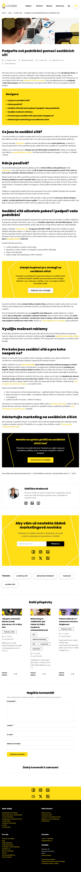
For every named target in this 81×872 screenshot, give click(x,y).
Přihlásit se (55, 544)
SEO (34, 644)
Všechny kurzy (46, 813)
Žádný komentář (10, 63)
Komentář (11, 701)
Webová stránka (13, 744)
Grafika (4, 825)
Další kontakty (46, 855)
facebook (67, 576)
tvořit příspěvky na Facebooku (54, 321)
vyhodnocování (19, 409)
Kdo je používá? (15, 104)
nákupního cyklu (22, 229)
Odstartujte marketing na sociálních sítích (28, 119)
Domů (4, 13)
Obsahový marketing (39, 639)
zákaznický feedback (45, 576)
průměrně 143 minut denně (34, 80)
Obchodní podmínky (48, 859)
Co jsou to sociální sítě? (19, 100)
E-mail (10, 734)
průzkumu (6, 170)
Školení (49, 6)
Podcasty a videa (9, 632)
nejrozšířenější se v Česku (22, 152)
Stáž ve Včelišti (7, 857)
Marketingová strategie (9, 813)
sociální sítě (10, 584)
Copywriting (6, 821)
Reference (60, 6)
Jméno (10, 725)
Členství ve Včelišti (8, 839)
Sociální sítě (18, 13)
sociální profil (21, 576)
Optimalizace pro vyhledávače (12, 815)
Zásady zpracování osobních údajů (53, 861)
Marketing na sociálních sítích (12, 819)
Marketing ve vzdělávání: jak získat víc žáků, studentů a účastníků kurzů (39, 624)
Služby (27, 6)
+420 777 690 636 (47, 839)
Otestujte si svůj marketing (10, 847)
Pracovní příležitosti (8, 855)
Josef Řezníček (8, 639)
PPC (34, 635)
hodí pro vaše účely (58, 404)
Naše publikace (7, 843)
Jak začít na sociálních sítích (51, 817)
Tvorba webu (6, 827)
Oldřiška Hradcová (27, 60)
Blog (10, 13)
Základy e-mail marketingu (50, 819)
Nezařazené (36, 649)
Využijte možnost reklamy (20, 112)
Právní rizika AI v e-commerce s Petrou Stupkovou (68, 622)
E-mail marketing (7, 817)
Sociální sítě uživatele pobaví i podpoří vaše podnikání (34, 108)
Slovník (4, 853)
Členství (39, 6)
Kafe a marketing (7, 851)
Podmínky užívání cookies (49, 863)
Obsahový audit (46, 815)
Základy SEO (45, 821)
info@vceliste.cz (46, 841)
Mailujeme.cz (6, 849)
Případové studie (7, 845)
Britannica (20, 143)
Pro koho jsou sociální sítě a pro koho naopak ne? (31, 115)
